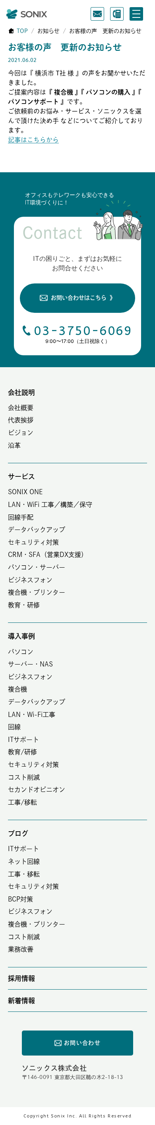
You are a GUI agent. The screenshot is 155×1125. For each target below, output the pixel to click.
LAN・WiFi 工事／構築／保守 (50, 504)
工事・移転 (24, 874)
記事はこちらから (33, 140)
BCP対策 (20, 899)
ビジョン (20, 433)
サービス (21, 476)
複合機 (17, 689)
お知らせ (48, 31)
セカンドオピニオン (36, 789)
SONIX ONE (25, 492)
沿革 (14, 445)
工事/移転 (22, 802)
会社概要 (20, 408)
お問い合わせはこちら (83, 298)
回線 (14, 727)
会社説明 (21, 392)
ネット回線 (24, 861)
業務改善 (20, 949)
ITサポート (23, 739)
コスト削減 (24, 777)
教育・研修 (24, 605)
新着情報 (21, 1000)
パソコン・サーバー (36, 567)
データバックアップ (36, 529)
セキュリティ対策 (33, 542)
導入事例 (21, 636)
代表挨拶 (20, 420)
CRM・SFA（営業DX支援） (47, 554)
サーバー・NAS (30, 664)
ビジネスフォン (30, 580)
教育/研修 (22, 752)
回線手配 (20, 517)
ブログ (18, 833)
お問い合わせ (82, 1043)
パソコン (20, 652)
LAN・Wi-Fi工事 (31, 714)
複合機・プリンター (36, 592)
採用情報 (21, 978)
